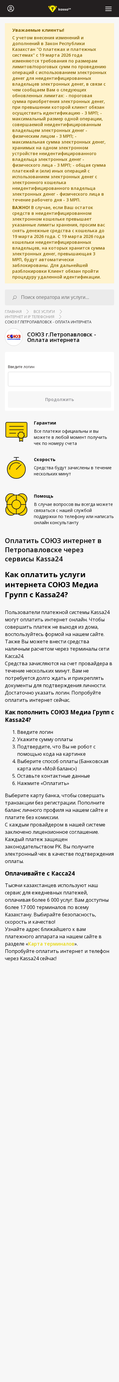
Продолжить (59, 399)
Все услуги (44, 311)
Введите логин (21, 366)
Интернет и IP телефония (29, 316)
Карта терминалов (51, 943)
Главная (13, 311)
